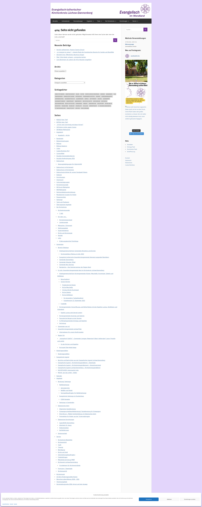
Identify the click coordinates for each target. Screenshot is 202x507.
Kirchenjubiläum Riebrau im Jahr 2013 (72, 254)
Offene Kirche (108, 103)
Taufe (59, 445)
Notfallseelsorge (64, 385)
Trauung (60, 447)
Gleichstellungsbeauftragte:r (66, 455)
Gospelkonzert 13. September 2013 (74, 300)
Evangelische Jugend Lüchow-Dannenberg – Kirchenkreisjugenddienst (79, 368)
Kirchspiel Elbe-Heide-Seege (67, 347)
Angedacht (59, 132)
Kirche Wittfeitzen (69, 103)
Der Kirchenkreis (109, 21)
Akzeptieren (149, 499)
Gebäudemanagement (106, 96)
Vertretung (62, 323)
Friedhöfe (63, 304)
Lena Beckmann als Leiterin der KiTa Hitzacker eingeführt (73, 60)
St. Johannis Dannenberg (104, 106)
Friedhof (98, 96)
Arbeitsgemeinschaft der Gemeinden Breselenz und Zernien (77, 251)
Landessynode (63, 222)
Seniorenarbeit (62, 433)
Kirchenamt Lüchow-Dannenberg (68, 462)
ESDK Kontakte (65, 399)
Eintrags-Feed (131, 147)
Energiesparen (59, 96)
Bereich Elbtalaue (63, 247)
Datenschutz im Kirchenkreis (65, 170)
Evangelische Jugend (69, 96)
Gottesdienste (65, 21)
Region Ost (71, 106)
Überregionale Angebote (63, 205)
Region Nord (65, 106)
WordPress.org (131, 151)
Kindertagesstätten (62, 351)
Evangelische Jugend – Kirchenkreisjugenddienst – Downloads (77, 363)
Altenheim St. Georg (65, 425)
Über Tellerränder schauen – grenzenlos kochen (71, 57)
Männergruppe (129, 44)
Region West (79, 106)
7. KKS (61, 213)
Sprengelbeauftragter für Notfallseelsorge (73, 393)
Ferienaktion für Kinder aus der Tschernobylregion (74, 416)
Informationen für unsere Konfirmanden (71, 332)
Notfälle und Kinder (67, 390)
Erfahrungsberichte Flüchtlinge (68, 241)
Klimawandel (79, 103)
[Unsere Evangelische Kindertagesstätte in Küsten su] (136, 94)
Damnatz (102, 94)
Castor (82, 94)
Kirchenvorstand (59, 103)
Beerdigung (61, 450)
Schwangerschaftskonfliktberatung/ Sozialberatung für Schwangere (80, 411)
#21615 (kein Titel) (62, 120)
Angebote (89, 21)
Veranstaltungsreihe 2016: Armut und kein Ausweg (71, 484)
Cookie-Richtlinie (5, 504)
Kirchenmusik (96, 101)
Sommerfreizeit (93, 106)
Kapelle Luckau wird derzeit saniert (71, 313)
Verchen (77, 108)
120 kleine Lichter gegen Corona (66, 127)
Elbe (115, 94)
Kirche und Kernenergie (65, 233)
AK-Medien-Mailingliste (63, 130)
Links (59, 238)
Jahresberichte (65, 388)
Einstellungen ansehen (189, 499)
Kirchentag (104, 101)
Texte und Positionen (62, 202)
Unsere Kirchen (65, 282)
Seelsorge (59, 200)
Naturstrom (100, 103)
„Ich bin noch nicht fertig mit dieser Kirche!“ (69, 125)
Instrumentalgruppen (63, 182)
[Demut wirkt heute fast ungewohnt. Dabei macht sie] (136, 117)
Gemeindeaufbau (59, 98)
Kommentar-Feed (132, 149)
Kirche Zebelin (66, 292)
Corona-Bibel (60, 153)
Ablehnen (169, 499)
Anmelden (130, 144)
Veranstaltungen (78, 21)
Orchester (58, 106)
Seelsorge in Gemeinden (66, 402)
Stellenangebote (63, 228)
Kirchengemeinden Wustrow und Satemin (71, 316)
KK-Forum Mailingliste (63, 187)
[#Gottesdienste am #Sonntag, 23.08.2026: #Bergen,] (136, 71)
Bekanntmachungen (62, 141)
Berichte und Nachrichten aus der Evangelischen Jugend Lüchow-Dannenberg (81, 360)
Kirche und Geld (63, 452)
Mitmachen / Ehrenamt (65, 225)
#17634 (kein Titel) (62, 122)
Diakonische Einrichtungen (66, 419)
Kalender (59, 376)
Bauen (77, 94)
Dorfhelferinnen (64, 430)
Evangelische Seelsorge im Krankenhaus (71, 396)
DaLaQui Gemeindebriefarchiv (65, 156)
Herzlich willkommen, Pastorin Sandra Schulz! (70, 50)
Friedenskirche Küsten (89, 96)
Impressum (59, 180)
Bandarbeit (59, 138)
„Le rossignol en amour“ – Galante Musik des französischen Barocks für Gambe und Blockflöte (85, 52)
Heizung (100, 98)
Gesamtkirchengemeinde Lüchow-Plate (70, 329)
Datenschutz (60, 161)
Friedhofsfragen (62, 457)
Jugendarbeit (106, 98)
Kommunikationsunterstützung (65, 192)
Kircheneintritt (62, 442)
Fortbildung (78, 96)
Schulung (85, 106)
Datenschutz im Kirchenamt (64, 167)
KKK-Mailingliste (61, 190)
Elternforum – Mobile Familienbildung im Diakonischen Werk (77, 414)
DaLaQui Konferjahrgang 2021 (65, 158)
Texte (98, 21)
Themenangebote (61, 482)
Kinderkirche (78, 101)
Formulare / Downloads (65, 468)
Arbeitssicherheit (70, 94)
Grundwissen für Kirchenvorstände (69, 465)
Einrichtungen (123, 21)
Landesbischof (92, 103)
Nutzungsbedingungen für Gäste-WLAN (70, 164)
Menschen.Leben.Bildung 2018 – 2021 (67, 479)
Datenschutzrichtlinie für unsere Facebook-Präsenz (71, 172)
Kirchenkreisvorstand (65, 220)
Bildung (58, 143)
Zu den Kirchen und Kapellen (69, 344)
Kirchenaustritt (62, 471)
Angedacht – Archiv (64, 135)
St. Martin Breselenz (60, 108)
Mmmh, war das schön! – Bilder (67, 373)
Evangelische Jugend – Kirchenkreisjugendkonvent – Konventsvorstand (79, 365)
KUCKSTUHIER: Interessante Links (68, 370)
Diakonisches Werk (63, 406)
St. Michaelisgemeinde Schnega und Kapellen (73, 321)
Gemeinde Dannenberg (66, 260)
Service (134, 21)
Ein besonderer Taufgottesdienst (73, 298)
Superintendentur (63, 230)
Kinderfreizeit (70, 101)
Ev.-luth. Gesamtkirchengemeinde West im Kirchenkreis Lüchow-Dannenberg (81, 270)
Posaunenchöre (61, 197)
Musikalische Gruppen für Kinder (66, 195)
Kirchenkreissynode (62, 185)
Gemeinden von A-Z (64, 326)
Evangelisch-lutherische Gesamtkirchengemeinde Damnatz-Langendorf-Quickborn (84, 257)
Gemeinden (59, 244)
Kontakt (11, 504)
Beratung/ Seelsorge (64, 381)
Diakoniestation (64, 428)
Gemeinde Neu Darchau (66, 265)
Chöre (58, 148)
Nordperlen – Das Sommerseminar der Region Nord (75, 267)
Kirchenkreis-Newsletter (65, 440)
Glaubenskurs (79, 98)
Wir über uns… (62, 217)
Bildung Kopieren (61, 146)
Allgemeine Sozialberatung (67, 409)
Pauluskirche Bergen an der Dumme (70, 318)
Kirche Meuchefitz (87, 101)
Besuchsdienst (65, 279)
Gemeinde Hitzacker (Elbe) (67, 262)
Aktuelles (55, 21)
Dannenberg (109, 94)
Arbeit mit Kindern (59, 94)
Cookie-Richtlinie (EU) (62, 151)
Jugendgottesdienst (60, 101)
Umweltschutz (70, 108)
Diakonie (59, 175)
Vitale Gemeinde (85, 108)
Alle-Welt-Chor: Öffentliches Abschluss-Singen (70, 55)
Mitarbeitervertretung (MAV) (66, 460)
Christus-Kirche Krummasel (92, 94)
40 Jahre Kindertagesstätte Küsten (66, 477)
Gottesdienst (93, 98)
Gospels (87, 98)
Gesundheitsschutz (70, 98)
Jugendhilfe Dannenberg (66, 423)
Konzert (85, 103)
